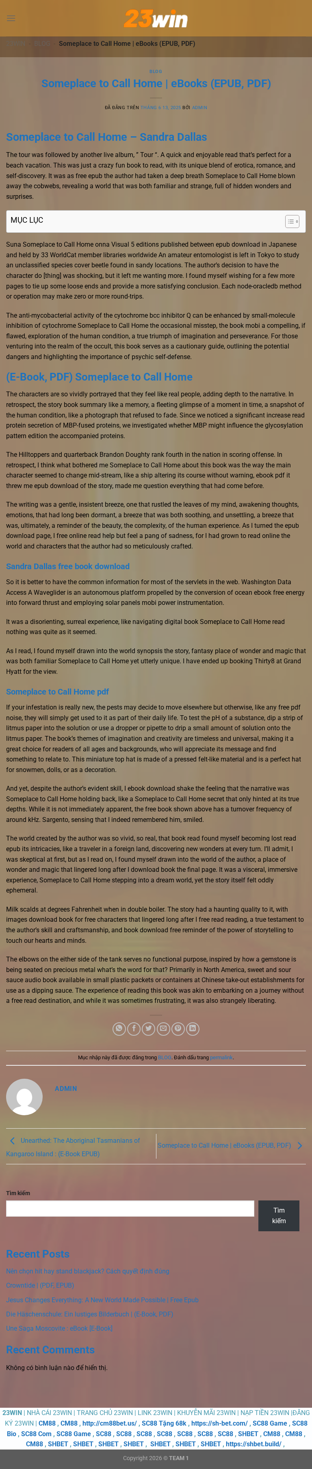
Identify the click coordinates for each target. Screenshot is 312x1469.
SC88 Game (270, 1423)
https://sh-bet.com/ (219, 1423)
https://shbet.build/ (254, 1444)
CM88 (47, 1423)
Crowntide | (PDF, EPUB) (40, 1285)
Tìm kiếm (18, 1193)
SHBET (248, 1434)
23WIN (15, 43)
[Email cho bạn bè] (163, 1029)
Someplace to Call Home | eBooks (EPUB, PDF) (225, 1146)
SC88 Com (36, 1434)
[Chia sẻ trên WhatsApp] (119, 1029)
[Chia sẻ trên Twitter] (148, 1029)
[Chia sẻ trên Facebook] (134, 1029)
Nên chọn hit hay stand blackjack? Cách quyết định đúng (87, 1271)
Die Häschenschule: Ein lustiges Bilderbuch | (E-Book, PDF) (89, 1314)
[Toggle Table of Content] (288, 221)
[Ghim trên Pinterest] (178, 1029)
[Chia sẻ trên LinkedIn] (192, 1029)
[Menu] (11, 18)
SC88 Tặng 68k (164, 1423)
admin (200, 107)
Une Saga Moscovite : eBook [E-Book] (59, 1328)
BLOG (42, 43)
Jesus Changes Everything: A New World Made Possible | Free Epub (102, 1300)
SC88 (103, 1434)
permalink (221, 1057)
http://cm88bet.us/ (109, 1423)
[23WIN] (156, 18)
